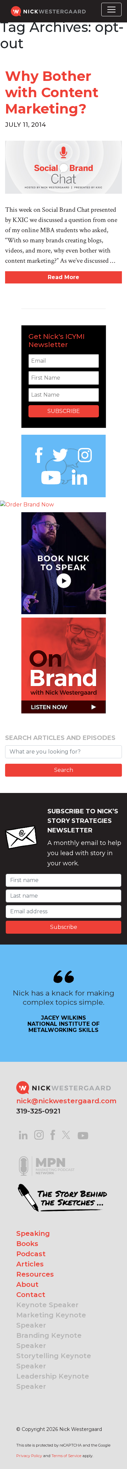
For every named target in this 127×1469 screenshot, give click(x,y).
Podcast (31, 1254)
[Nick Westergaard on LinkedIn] (23, 1134)
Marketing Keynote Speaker (51, 1320)
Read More (63, 277)
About (27, 1284)
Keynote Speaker (47, 1305)
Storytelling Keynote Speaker (53, 1361)
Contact (30, 1295)
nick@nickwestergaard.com (66, 1101)
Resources (35, 1274)
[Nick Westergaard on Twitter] (66, 1134)
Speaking (33, 1233)
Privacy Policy (29, 1455)
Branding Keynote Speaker (49, 1340)
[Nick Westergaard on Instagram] (38, 1134)
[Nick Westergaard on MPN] (46, 1157)
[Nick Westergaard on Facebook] (53, 1134)
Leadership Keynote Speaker (52, 1381)
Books (27, 1244)
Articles (30, 1264)
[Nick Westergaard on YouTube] (83, 1134)
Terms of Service (66, 1455)
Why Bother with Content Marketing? (52, 92)
